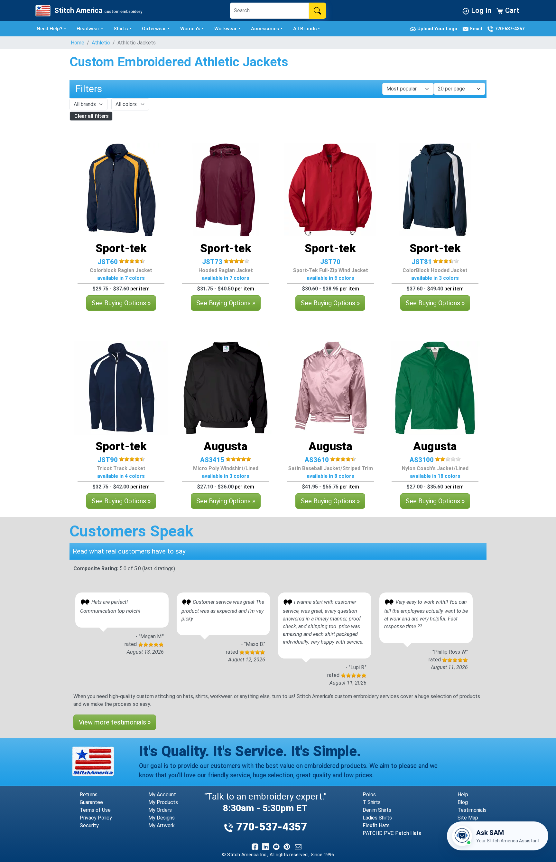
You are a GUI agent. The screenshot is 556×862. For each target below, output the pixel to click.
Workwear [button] (225, 29)
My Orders (160, 810)
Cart (511, 10)
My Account (162, 794)
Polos (369, 794)
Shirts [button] (121, 29)
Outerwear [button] (154, 29)
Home (77, 43)
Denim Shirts (377, 810)
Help (463, 794)
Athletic (101, 43)
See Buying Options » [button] (121, 303)
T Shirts (372, 802)
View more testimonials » (115, 722)
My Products (163, 802)
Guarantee (91, 802)
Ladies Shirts (377, 818)
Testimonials (472, 810)
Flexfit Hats (376, 825)
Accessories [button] (265, 29)
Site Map (468, 818)
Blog (463, 802)
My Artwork (161, 825)
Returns (88, 794)
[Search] (317, 11)
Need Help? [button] (49, 29)
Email (477, 28)
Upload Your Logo (438, 28)
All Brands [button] (305, 29)
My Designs (161, 818)
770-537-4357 (509, 28)
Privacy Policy (96, 818)
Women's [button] (190, 29)
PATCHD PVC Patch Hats (392, 833)
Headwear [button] (88, 29)
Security (89, 825)
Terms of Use (95, 810)
